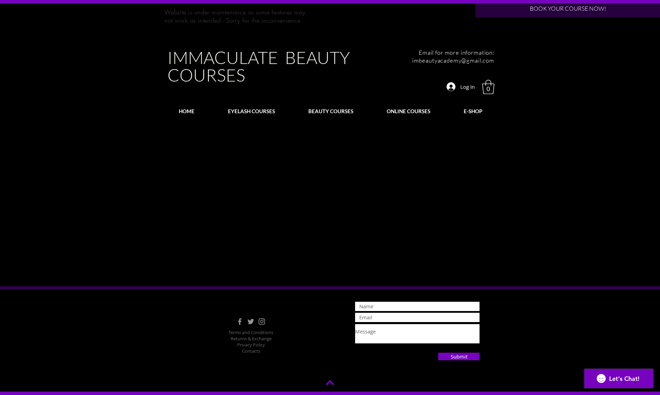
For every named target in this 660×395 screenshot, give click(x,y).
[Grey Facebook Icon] (239, 321)
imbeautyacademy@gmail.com (453, 60)
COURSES (206, 74)
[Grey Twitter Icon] (250, 321)
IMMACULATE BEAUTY (258, 57)
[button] (488, 87)
